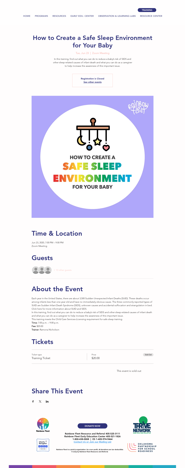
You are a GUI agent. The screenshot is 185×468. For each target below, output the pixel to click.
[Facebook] (90, 447)
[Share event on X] (40, 401)
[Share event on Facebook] (33, 401)
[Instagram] (84, 447)
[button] (59, 16)
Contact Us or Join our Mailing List (92, 442)
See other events (93, 82)
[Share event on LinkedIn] (47, 401)
